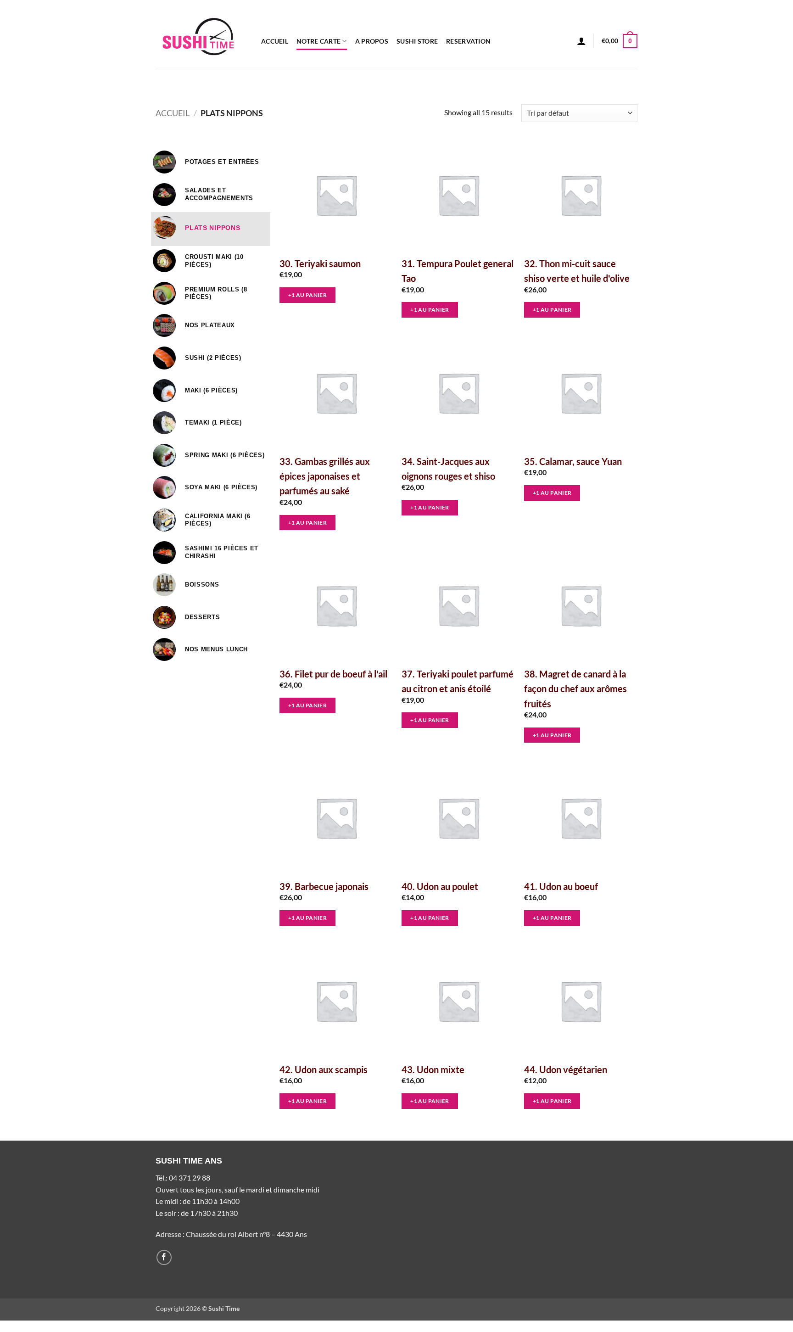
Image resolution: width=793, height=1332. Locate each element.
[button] (619, 41)
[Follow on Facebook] (164, 1257)
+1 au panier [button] (307, 295)
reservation (468, 41)
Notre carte (318, 41)
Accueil (274, 41)
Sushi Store (417, 41)
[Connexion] (581, 41)
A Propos (371, 41)
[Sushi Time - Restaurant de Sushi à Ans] (201, 34)
